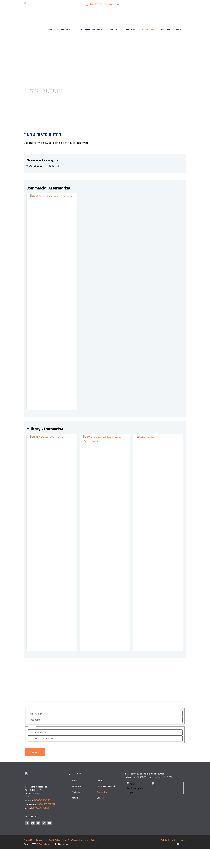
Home (74, 780)
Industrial (114, 29)
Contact (178, 29)
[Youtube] (49, 823)
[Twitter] (38, 823)
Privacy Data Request (70, 840)
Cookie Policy (54, 840)
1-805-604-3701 (40, 808)
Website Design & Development (173, 840)
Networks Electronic (106, 786)
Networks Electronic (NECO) (89, 29)
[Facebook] (33, 823)
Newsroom (165, 29)
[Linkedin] (27, 823)
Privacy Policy (41, 840)
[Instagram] (44, 823)
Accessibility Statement (90, 840)
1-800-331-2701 (43, 800)
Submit (35, 752)
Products (130, 29)
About (51, 29)
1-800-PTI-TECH (45, 804)
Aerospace (65, 29)
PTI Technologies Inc (44, 844)
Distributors (148, 29)
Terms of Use (29, 840)
